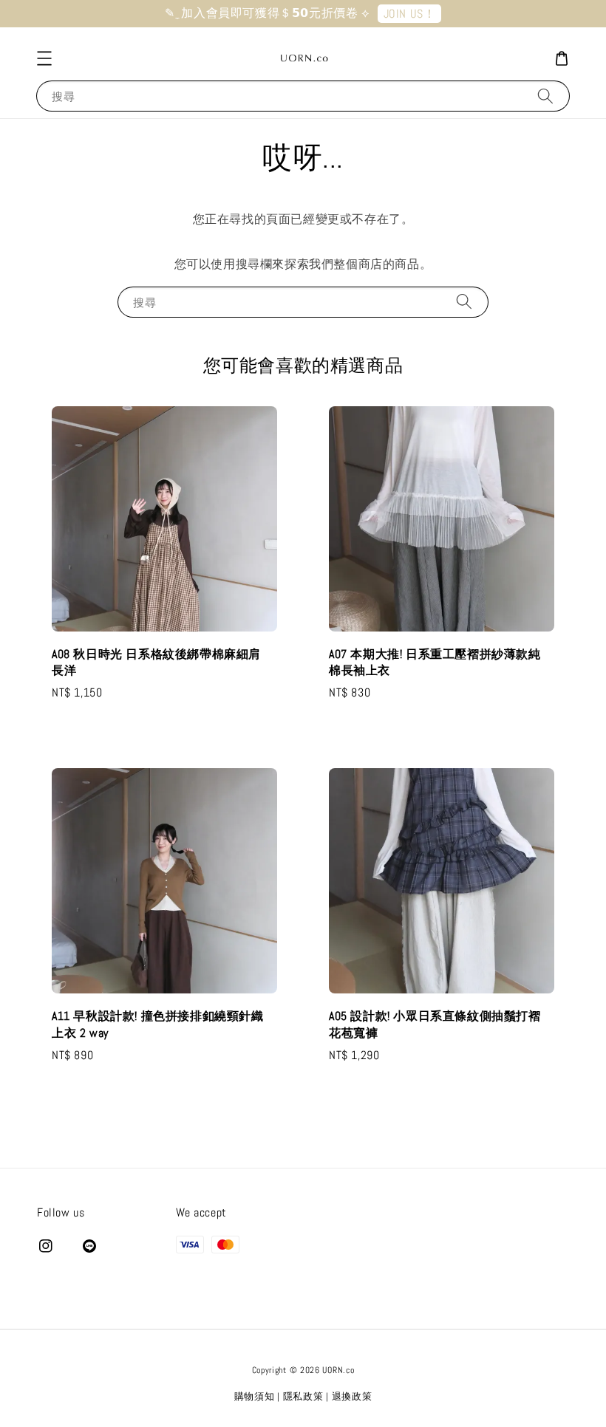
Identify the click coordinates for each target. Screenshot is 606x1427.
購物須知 (254, 1396)
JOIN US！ (410, 13)
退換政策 (352, 1396)
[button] (44, 58)
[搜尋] (545, 95)
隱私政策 (303, 1396)
